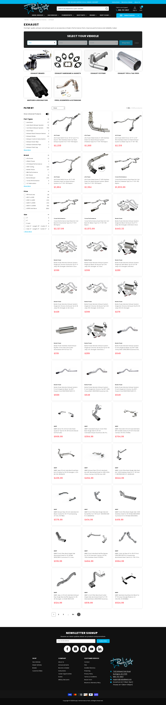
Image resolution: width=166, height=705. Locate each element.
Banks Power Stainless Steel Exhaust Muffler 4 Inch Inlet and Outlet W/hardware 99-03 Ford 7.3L (65, 347)
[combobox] (80, 8)
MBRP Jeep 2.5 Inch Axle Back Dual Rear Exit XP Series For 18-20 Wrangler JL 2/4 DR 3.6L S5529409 (66, 472)
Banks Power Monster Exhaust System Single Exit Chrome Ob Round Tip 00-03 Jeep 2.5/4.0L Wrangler (127, 306)
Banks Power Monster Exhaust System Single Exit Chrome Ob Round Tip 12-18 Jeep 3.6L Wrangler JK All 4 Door (66, 306)
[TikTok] (83, 649)
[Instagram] (75, 649)
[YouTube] (91, 649)
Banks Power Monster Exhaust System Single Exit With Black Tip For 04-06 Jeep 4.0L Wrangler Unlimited (127, 264)
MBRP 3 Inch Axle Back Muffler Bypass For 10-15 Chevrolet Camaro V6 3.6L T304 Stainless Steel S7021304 (96, 555)
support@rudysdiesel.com (122, 679)
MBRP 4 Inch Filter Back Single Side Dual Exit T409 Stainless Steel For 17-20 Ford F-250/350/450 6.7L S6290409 (127, 472)
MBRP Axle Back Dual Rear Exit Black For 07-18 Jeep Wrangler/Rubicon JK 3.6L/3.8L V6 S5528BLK (127, 597)
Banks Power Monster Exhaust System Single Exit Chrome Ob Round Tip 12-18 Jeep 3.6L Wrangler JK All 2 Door (96, 306)
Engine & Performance (38, 20)
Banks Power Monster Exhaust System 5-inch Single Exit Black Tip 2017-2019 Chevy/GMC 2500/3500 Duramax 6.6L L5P (127, 348)
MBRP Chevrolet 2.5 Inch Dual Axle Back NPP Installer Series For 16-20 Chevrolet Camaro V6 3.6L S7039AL (127, 431)
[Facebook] (67, 649)
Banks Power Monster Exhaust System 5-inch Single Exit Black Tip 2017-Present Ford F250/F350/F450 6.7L (65, 389)
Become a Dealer (127, 2)
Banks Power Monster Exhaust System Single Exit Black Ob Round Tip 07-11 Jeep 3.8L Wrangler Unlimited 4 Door (127, 223)
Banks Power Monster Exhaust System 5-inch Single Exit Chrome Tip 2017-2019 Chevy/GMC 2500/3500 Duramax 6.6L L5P (96, 389)
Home (26, 20)
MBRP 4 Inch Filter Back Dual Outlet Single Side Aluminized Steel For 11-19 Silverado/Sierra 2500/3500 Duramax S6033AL (96, 597)
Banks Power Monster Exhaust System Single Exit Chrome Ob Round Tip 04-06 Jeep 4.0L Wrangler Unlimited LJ (96, 347)
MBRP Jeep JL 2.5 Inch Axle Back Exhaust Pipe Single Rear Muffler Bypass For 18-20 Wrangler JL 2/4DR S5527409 (66, 597)
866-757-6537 (118, 677)
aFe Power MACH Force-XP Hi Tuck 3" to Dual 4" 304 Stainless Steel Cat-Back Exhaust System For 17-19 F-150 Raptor (66, 140)
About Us (137, 2)
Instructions (116, 2)
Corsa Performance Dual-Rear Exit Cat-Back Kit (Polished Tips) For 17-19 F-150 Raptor (127, 181)
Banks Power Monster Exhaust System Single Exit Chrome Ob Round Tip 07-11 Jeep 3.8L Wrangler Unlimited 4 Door (66, 264)
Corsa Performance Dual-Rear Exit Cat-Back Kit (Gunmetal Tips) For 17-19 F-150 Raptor (66, 223)
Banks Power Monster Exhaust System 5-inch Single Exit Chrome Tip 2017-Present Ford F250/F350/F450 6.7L (127, 389)
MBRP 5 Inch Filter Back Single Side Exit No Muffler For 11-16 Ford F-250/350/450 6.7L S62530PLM (96, 514)
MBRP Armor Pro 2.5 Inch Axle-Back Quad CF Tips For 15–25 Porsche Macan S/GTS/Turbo (66, 431)
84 (73, 614)
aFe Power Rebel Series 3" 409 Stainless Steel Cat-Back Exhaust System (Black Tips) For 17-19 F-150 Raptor (96, 181)
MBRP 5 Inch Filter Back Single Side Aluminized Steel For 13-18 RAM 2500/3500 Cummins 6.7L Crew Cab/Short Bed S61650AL (64, 555)
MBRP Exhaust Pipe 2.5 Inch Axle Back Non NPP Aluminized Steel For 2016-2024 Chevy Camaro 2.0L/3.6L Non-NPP (96, 472)
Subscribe (103, 641)
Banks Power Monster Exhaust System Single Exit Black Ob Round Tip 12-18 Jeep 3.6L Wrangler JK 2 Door (96, 264)
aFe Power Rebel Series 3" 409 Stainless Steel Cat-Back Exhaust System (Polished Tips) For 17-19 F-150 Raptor (96, 140)
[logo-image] (39, 8)
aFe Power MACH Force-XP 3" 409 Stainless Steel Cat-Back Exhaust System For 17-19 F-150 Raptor (64, 181)
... (68, 614)
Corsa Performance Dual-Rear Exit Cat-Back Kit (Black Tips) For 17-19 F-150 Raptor (96, 223)
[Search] (83, 8)
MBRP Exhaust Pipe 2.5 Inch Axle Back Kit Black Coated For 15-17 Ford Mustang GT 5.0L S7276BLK (66, 514)
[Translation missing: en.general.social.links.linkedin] (99, 649)
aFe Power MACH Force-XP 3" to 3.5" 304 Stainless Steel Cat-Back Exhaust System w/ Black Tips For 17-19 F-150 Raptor (127, 140)
